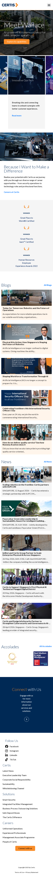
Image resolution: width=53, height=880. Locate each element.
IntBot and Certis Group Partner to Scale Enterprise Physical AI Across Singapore (22, 554)
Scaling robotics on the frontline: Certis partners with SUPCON (26, 486)
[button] (49, 5)
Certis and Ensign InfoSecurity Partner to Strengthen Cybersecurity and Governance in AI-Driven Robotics (26, 622)
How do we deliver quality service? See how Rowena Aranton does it (23, 444)
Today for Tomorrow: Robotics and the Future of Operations (26, 309)
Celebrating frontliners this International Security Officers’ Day (26, 409)
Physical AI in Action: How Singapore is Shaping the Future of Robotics (25, 343)
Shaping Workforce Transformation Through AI (25, 376)
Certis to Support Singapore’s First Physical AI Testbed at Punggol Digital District (24, 588)
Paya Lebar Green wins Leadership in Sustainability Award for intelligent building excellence (23, 520)
